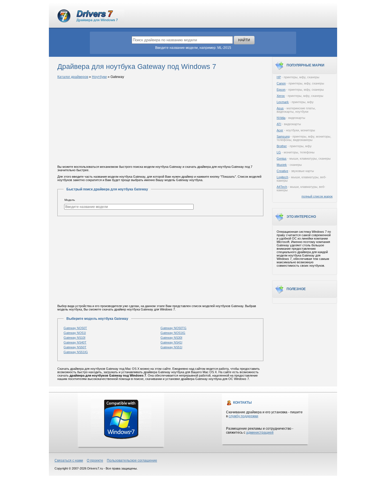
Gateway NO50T (75, 328)
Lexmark (283, 102)
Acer (280, 130)
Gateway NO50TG (174, 328)
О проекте (95, 460)
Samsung (283, 136)
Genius (282, 158)
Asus (280, 108)
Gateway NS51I (171, 347)
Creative (282, 171)
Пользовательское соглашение (132, 460)
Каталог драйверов (72, 77)
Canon (281, 83)
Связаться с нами (69, 460)
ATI (279, 124)
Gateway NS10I (74, 337)
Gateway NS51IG (76, 352)
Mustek (282, 164)
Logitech (282, 177)
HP (279, 77)
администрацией (260, 432)
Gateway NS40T (75, 342)
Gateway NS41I (171, 342)
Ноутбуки (99, 77)
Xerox (281, 95)
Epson (281, 89)
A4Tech (282, 186)
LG (279, 152)
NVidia (281, 118)
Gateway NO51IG (173, 332)
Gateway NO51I (75, 332)
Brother (282, 146)
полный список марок (317, 196)
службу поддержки (243, 416)
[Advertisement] (160, 122)
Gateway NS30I (171, 337)
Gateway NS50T (75, 347)
